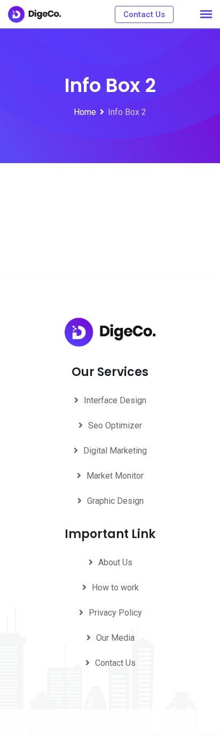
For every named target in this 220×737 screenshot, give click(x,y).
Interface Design (115, 400)
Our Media (115, 638)
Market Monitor (115, 476)
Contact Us (144, 14)
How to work (115, 587)
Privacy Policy (115, 613)
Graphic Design (115, 501)
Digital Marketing (115, 451)
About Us (115, 562)
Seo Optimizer (115, 425)
